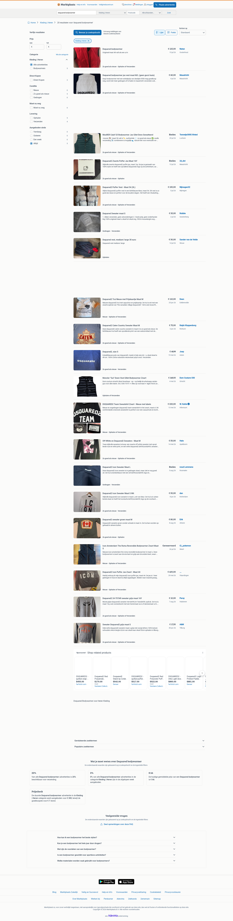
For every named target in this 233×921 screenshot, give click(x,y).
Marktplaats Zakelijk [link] (69, 892)
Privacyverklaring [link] (138, 892)
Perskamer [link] (108, 899)
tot (48, 43)
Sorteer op (183, 28)
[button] (137, 5)
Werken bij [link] (95, 899)
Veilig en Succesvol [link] (90, 892)
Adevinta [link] (120, 899)
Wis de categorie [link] (62, 55)
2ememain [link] (145, 899)
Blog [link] (54, 892)
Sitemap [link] (157, 899)
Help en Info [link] (107, 892)
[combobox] (76, 13)
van (31, 43)
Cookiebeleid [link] (155, 892)
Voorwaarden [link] (92, 5)
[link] (66, 4)
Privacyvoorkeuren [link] (173, 892)
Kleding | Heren (81, 41)
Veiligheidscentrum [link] (106, 5)
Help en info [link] (81, 5)
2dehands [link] (132, 899)
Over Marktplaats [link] (79, 899)
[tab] (159, 32)
